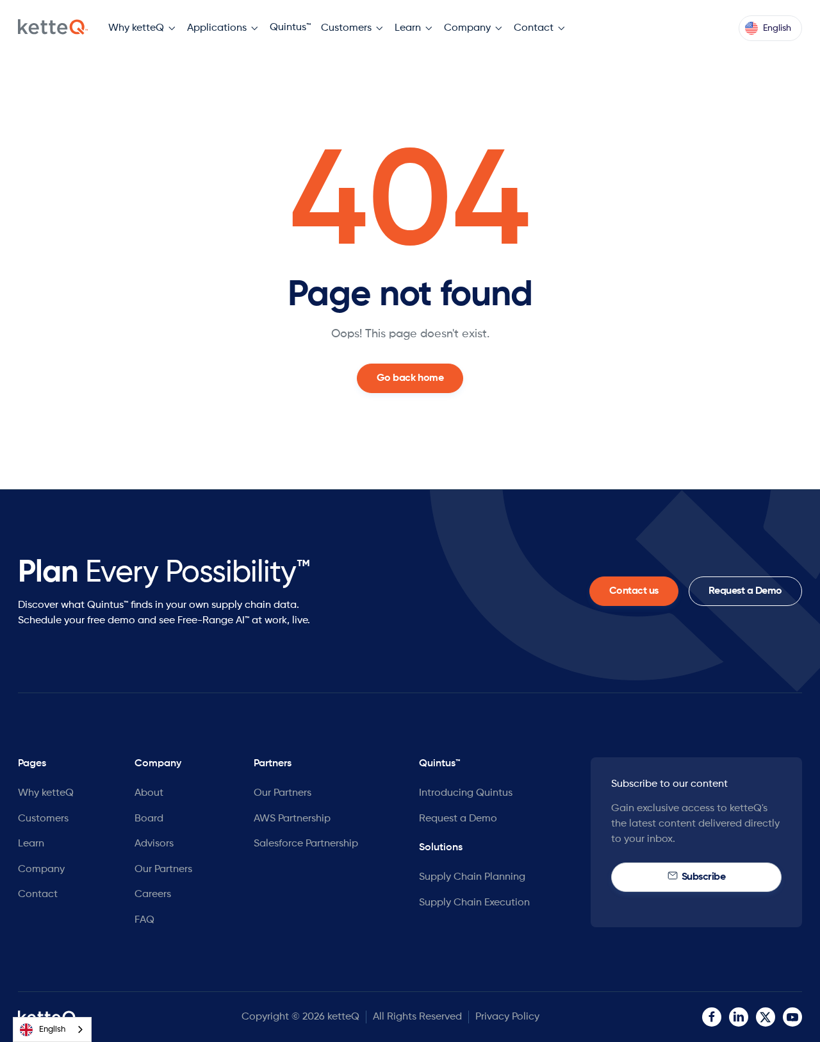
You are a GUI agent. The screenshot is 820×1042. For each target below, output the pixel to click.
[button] (142, 28)
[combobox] (52, 1029)
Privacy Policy (507, 1017)
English (52, 1029)
